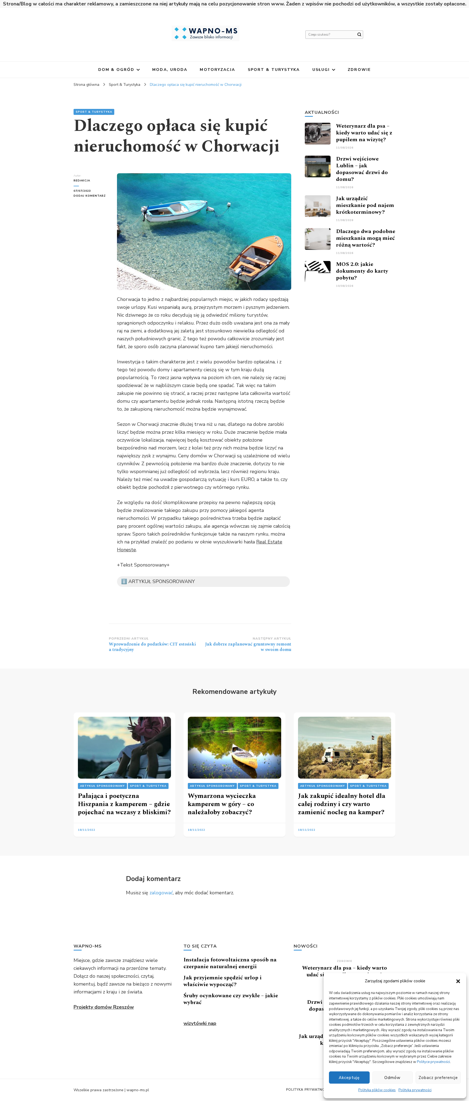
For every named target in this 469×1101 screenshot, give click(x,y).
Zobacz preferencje (438, 1077)
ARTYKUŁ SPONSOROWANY (102, 786)
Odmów (392, 1077)
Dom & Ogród (116, 69)
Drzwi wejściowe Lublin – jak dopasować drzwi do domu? (362, 169)
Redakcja (82, 181)
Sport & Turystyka (274, 69)
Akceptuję (349, 1077)
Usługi (321, 69)
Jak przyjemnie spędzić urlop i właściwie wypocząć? (222, 981)
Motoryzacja (217, 69)
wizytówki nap (199, 1023)
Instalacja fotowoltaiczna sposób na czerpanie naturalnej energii (230, 963)
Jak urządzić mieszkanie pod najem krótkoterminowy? (365, 205)
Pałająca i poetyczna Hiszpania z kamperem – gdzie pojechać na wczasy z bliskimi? (124, 804)
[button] (458, 981)
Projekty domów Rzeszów (104, 1007)
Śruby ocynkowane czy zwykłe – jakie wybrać (230, 999)
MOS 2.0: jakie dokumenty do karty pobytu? (362, 271)
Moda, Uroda (169, 69)
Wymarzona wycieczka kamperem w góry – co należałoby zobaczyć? (222, 804)
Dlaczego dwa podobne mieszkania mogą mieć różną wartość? (365, 238)
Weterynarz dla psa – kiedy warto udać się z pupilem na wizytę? (364, 133)
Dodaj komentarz (91, 196)
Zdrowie (359, 69)
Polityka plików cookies (377, 1090)
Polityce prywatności (433, 1061)
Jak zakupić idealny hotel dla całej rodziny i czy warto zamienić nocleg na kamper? (341, 804)
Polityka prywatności (415, 1090)
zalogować (161, 892)
